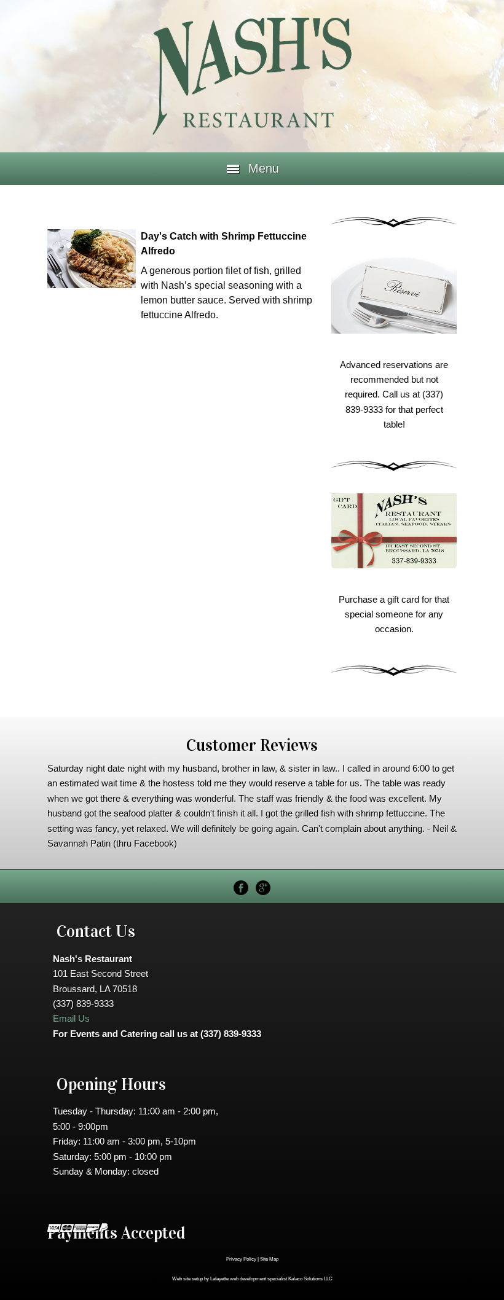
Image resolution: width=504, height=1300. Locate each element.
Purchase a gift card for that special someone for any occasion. (394, 614)
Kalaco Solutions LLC (310, 1279)
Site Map (269, 1259)
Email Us (71, 1018)
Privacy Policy (241, 1259)
